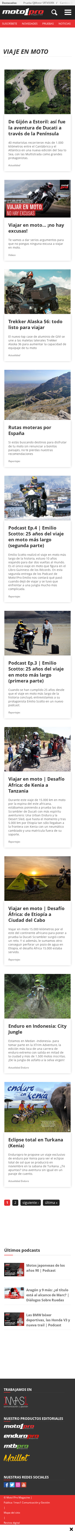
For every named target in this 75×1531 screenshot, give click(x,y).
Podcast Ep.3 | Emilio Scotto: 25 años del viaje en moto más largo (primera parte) (36, 672)
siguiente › (30, 1202)
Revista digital (12, 1522)
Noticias (65, 23)
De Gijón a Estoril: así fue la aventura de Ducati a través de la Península (36, 127)
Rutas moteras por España (29, 430)
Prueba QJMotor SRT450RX (38, 3)
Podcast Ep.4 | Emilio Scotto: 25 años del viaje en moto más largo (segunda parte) (36, 536)
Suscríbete (9, 23)
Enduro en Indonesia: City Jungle (37, 1029)
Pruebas (48, 23)
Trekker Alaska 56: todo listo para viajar (35, 324)
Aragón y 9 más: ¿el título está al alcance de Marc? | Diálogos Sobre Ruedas (47, 1295)
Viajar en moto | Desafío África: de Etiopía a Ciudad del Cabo (36, 914)
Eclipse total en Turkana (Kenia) (35, 1142)
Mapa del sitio (12, 1512)
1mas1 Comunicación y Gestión (31, 1502)
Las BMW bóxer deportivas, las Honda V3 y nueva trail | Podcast (48, 1320)
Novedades (30, 23)
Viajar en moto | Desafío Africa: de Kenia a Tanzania (36, 785)
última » (51, 1202)
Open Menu (68, 12)
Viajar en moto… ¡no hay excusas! (36, 228)
